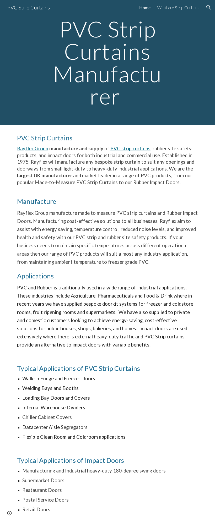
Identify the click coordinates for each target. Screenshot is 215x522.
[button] (208, 7)
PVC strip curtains (130, 148)
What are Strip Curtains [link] (178, 7)
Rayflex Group (32, 148)
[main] (108, 62)
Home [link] (144, 7)
